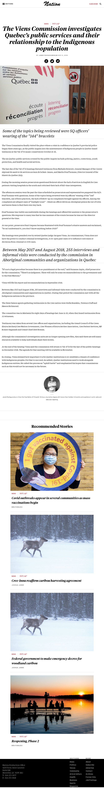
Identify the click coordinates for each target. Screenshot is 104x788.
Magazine (74, 786)
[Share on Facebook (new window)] (46, 61)
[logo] (52, 5)
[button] (8, 4)
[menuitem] (93, 4)
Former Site (91, 777)
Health (72, 777)
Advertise (90, 768)
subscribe (93, 4)
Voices (72, 768)
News (72, 762)
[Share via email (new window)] (58, 61)
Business (73, 780)
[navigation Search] (100, 4)
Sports (72, 783)
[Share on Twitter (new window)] (52, 61)
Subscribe (90, 765)
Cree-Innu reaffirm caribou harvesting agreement (46, 580)
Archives (89, 774)
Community (74, 771)
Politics (73, 765)
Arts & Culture (76, 774)
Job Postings (91, 780)
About (88, 762)
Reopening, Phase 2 (25, 741)
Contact (89, 771)
